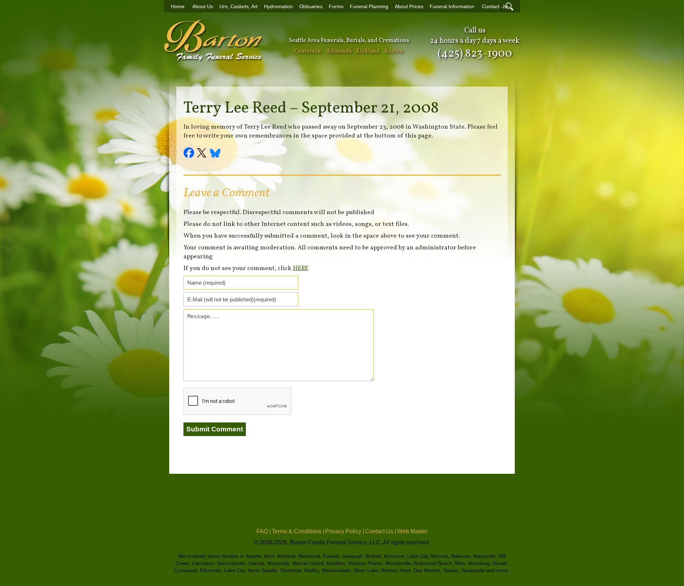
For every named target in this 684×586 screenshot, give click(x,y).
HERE (300, 268)
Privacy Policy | (344, 531)
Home (178, 6)
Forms (336, 6)
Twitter (202, 153)
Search (509, 6)
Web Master (412, 531)
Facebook (189, 153)
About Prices (409, 6)
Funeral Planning (369, 6)
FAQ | (263, 531)
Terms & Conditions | (298, 531)
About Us (202, 6)
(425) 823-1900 (474, 54)
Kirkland (368, 51)
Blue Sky (215, 153)
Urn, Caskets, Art (238, 6)
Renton (393, 51)
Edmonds (339, 51)
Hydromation (278, 6)
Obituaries (310, 6)
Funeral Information (452, 6)
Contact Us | (380, 531)
